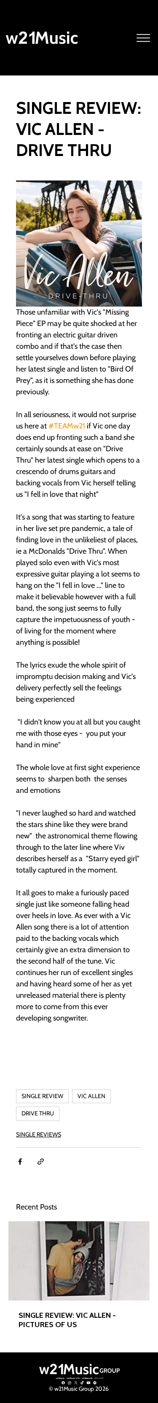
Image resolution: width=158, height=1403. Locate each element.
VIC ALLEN (91, 1096)
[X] (76, 1383)
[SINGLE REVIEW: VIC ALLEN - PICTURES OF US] (79, 1261)
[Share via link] (41, 1162)
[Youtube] (88, 1383)
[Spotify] (95, 1383)
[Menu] (143, 37)
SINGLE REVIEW (42, 1096)
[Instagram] (69, 1383)
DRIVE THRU (37, 1113)
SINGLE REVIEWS (38, 1134)
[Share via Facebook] (20, 1162)
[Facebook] (63, 1383)
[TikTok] (82, 1383)
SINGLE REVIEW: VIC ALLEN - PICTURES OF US (67, 1320)
